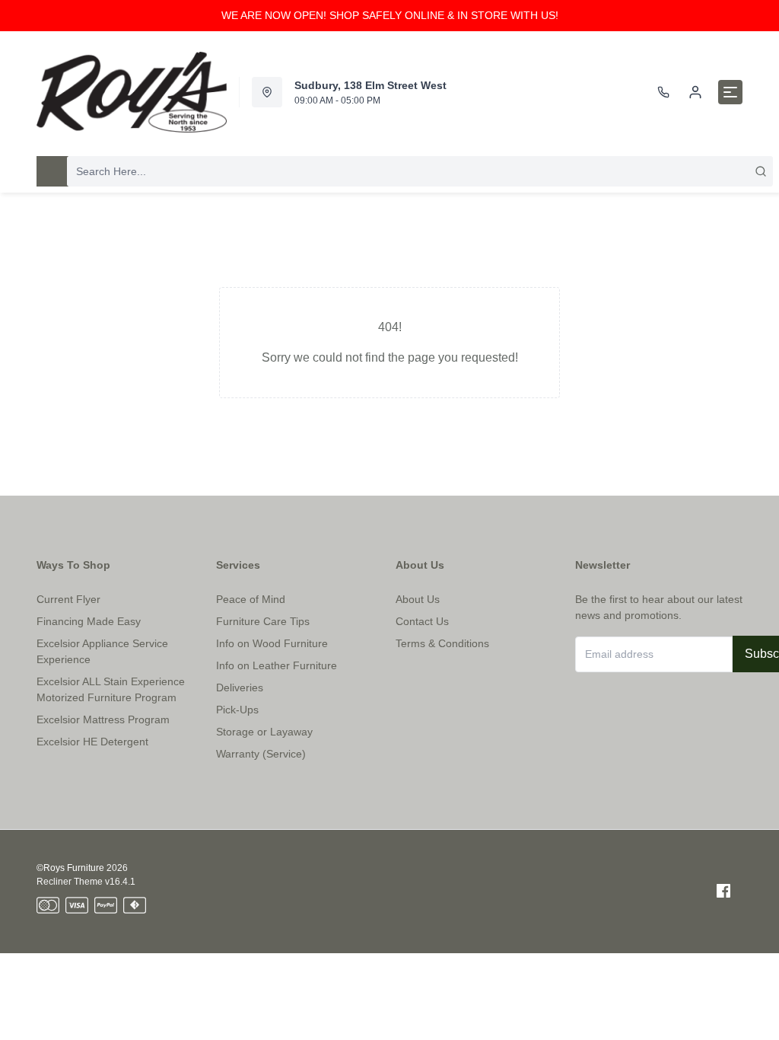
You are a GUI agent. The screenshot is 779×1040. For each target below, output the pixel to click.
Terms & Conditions (442, 643)
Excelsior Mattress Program (103, 719)
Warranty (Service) (261, 754)
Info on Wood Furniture (272, 643)
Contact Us (422, 621)
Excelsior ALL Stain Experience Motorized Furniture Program (111, 689)
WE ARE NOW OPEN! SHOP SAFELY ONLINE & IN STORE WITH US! (389, 15)
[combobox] (420, 171)
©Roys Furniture (70, 868)
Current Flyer (68, 599)
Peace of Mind (250, 599)
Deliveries (239, 687)
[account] (695, 92)
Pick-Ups (237, 709)
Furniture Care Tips (263, 621)
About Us (418, 599)
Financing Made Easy (89, 621)
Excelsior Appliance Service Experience (102, 651)
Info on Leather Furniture (276, 665)
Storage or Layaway (264, 732)
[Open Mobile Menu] (730, 92)
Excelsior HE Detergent (92, 741)
